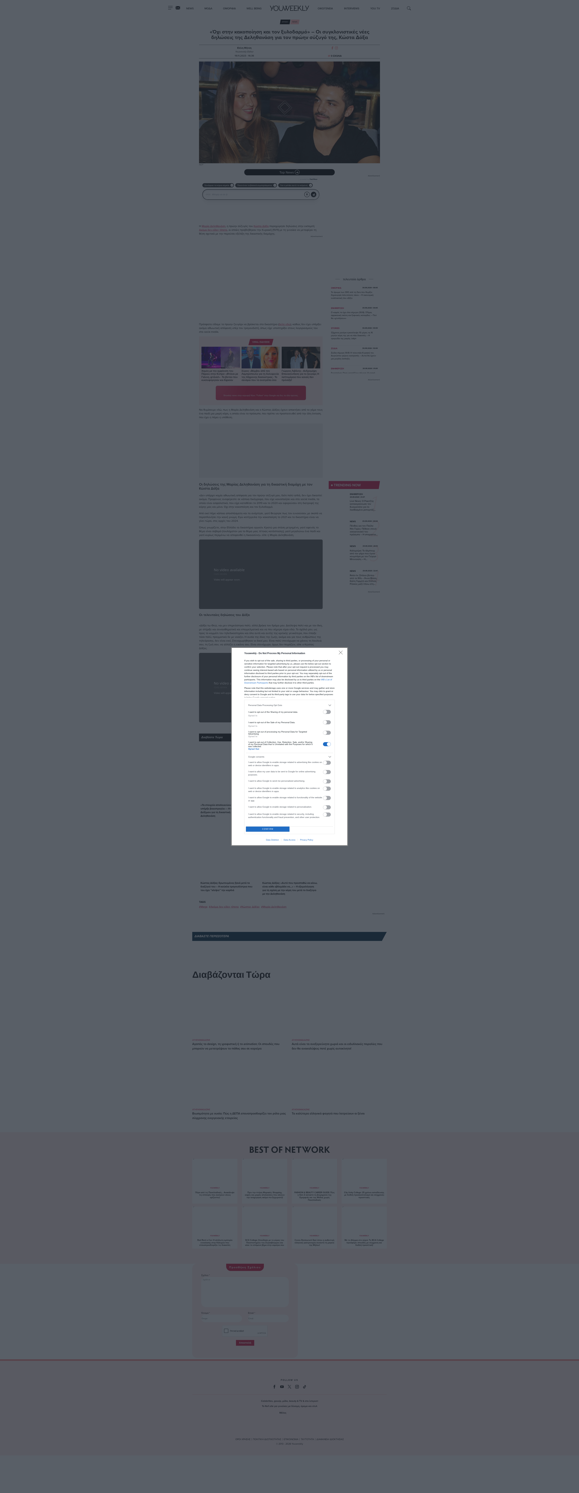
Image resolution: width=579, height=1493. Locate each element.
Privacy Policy (306, 840)
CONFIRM (267, 829)
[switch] (327, 712)
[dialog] (289, 747)
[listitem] (289, 705)
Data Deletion (272, 840)
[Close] (342, 653)
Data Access (289, 840)
